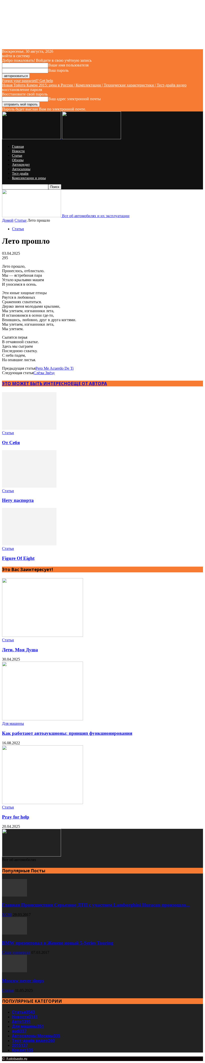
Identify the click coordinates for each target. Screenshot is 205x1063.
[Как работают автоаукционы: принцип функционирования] (42, 719)
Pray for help (15, 817)
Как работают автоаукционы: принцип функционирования (67, 733)
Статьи (17, 155)
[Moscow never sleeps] (14, 971)
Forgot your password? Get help (27, 80)
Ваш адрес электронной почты (74, 99)
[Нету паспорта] (29, 486)
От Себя (11, 442)
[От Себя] (29, 428)
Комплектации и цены (29, 178)
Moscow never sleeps (23, 980)
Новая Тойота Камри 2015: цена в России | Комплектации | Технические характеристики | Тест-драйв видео (94, 85)
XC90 (7, 915)
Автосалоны (21, 169)
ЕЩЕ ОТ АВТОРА (89, 383)
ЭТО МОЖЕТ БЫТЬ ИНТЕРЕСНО (36, 383)
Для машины (13, 723)
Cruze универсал (16, 952)
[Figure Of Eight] (29, 544)
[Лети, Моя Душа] (42, 635)
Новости (18, 151)
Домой (8, 220)
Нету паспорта (18, 500)
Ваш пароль (58, 70)
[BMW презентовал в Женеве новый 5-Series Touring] (14, 933)
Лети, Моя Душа (20, 649)
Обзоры (18, 160)
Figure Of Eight (18, 558)
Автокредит (21, 164)
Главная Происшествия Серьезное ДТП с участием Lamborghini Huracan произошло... (96, 905)
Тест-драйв (20, 173)
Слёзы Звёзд (44, 373)
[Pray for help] (42, 803)
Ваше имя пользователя (68, 65)
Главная (18, 146)
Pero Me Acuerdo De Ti (55, 368)
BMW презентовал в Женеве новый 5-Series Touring (58, 943)
